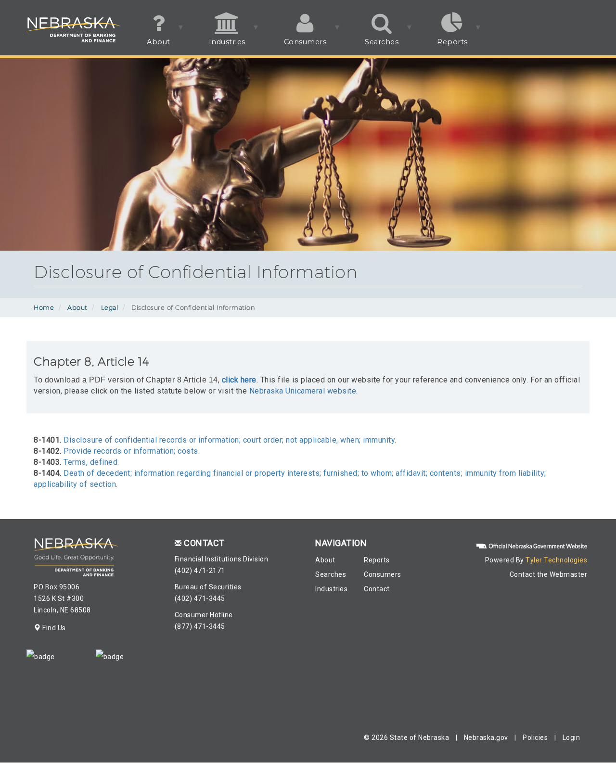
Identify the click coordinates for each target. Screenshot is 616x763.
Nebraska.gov (486, 737)
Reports (443, 46)
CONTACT (204, 543)
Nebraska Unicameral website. (303, 390)
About (149, 46)
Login (571, 737)
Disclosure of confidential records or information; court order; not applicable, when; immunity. (230, 440)
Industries (217, 46)
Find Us (53, 628)
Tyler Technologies (556, 560)
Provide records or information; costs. (132, 451)
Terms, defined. (91, 462)
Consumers (296, 46)
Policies (535, 737)
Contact (377, 589)
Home (44, 307)
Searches (372, 46)
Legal (109, 307)
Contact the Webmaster (549, 574)
